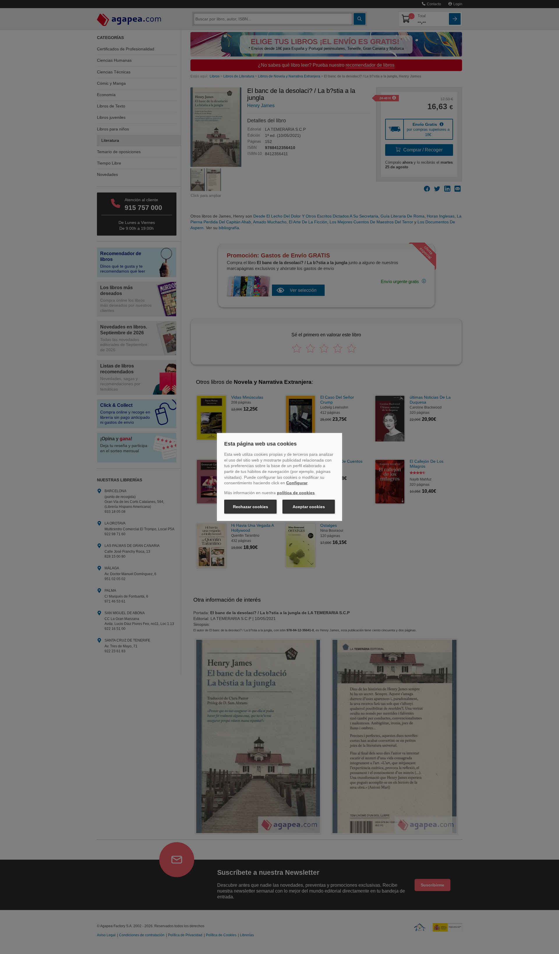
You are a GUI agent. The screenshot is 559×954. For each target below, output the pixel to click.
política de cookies (296, 492)
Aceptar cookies (309, 506)
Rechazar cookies (250, 506)
